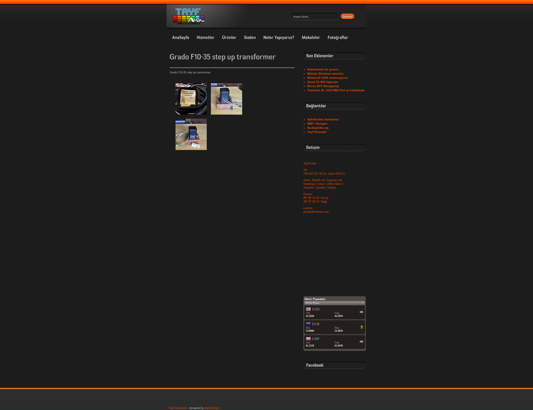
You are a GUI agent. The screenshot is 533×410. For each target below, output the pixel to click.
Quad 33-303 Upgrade (322, 82)
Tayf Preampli (316, 132)
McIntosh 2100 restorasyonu (327, 77)
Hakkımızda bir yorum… (324, 69)
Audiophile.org (318, 127)
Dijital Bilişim (212, 408)
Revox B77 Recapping (323, 86)
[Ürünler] (229, 38)
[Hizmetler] (206, 38)
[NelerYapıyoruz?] (278, 38)
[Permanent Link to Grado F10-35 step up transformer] (223, 57)
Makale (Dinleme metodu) (325, 73)
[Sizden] (250, 38)
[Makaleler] (311, 38)
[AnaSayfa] (180, 38)
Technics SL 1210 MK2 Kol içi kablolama (336, 90)
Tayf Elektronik (178, 408)
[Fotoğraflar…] (338, 38)
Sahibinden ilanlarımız (323, 119)
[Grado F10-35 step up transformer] (191, 115)
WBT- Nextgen (317, 123)
